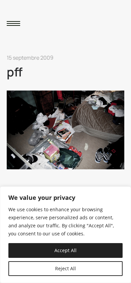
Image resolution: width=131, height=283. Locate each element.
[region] (65, 234)
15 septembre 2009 (30, 57)
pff (15, 72)
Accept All (65, 250)
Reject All (65, 268)
